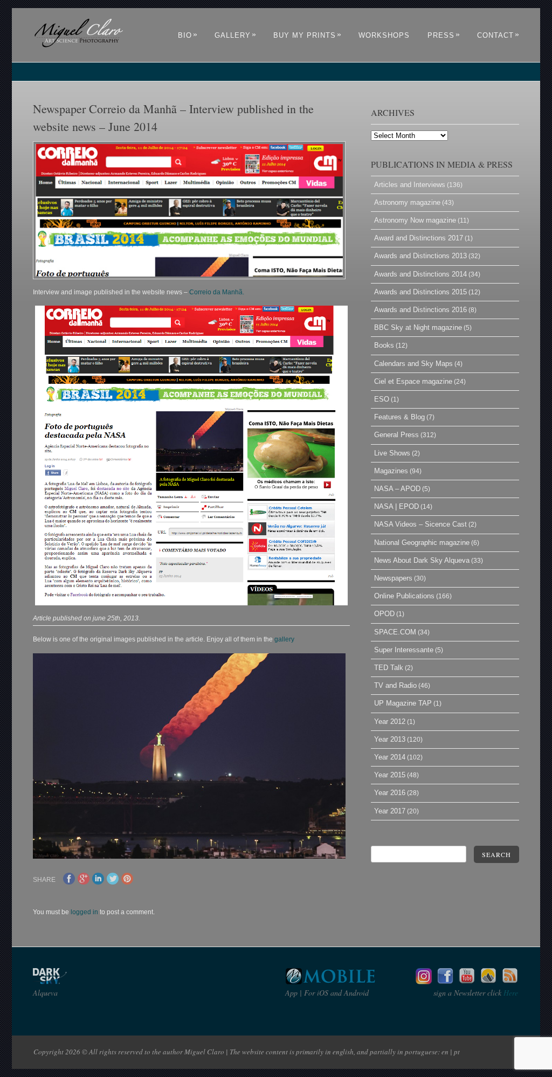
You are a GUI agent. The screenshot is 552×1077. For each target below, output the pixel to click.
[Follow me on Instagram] (424, 981)
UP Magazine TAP (403, 703)
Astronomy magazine (407, 202)
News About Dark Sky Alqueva (422, 560)
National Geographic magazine (422, 542)
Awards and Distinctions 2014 (420, 274)
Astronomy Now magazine (415, 220)
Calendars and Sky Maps (413, 364)
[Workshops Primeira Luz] (488, 981)
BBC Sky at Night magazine (418, 327)
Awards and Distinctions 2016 (420, 310)
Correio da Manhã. (216, 292)
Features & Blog (399, 417)
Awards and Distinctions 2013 (420, 256)
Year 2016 (389, 793)
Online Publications (404, 596)
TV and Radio (395, 685)
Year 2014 (389, 757)
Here (509, 993)
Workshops (384, 35)
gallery (284, 639)
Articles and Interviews (409, 185)
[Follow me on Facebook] (445, 981)
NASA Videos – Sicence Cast (420, 524)
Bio (188, 35)
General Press (396, 435)
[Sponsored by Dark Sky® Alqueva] (79, 981)
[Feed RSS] (510, 981)
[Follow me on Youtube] (467, 981)
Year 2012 (389, 721)
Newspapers (393, 578)
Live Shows (392, 453)
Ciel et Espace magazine (413, 381)
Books (384, 345)
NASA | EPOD (396, 506)
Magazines (391, 471)
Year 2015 (389, 775)
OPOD (384, 614)
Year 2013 (389, 739)
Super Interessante (403, 650)
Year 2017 (389, 811)
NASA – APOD (397, 489)
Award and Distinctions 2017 (418, 238)
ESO (381, 399)
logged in (84, 912)
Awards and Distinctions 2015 (420, 292)
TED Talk (388, 668)
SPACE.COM (395, 632)
